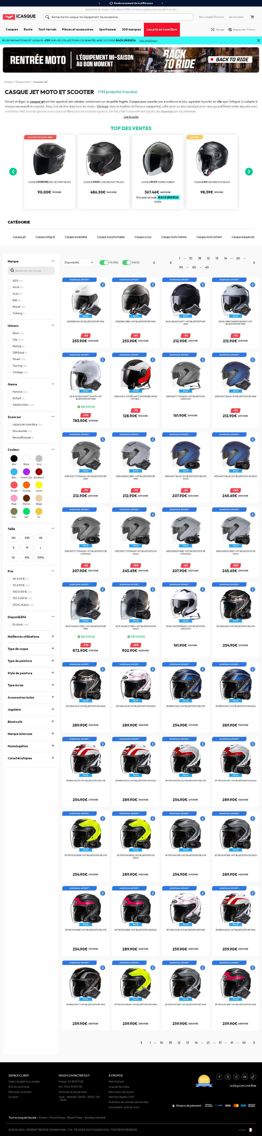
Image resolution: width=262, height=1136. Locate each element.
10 (190, 258)
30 (181, 267)
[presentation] (99, 3)
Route (28, 29)
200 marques (131, 29)
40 (194, 267)
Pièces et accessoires (77, 29)
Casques (12, 29)
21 (208, 1042)
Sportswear (107, 29)
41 (232, 1042)
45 (207, 267)
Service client (236, 17)
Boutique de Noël (95, 1117)
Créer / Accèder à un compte (24, 1081)
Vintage (102, 106)
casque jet (37, 101)
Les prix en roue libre (162, 29)
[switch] (104, 262)
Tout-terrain (47, 29)
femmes (167, 111)
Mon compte (206, 17)
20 (238, 258)
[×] (258, 40)
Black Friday (75, 1117)
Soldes (43, 1117)
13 (217, 258)
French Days (57, 1117)
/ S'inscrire (218, 17)
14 (225, 258)
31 (220, 1042)
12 (208, 258)
